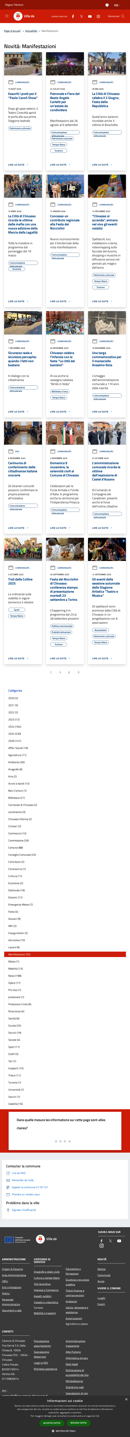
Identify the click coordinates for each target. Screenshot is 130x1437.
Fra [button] (116, 5)
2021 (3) (13, 705)
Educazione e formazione (73, 1271)
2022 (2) (13, 712)
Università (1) (16, 1090)
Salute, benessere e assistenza (77, 1309)
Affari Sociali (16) (18, 748)
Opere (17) (14, 983)
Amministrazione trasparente (75, 1343)
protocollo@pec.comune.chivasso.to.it (25, 1396)
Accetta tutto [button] (51, 1423)
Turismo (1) (14, 1082)
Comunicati (104, 1275)
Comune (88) (15, 848)
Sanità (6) (13, 1018)
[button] (64, 1431)
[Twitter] (80, 16)
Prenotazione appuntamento (42, 1343)
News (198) (14, 976)
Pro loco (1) (14, 990)
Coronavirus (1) (17, 869)
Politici (6, 1293)
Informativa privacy (77, 1358)
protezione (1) (16, 997)
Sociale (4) (14, 1040)
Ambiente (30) (16, 762)
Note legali (72, 1364)
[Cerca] (123, 16)
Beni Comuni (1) (17, 791)
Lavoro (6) (14, 947)
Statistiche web (75, 1387)
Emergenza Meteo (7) (20, 904)
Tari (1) (12, 1061)
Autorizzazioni (74, 1318)
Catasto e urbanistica (46, 1302)
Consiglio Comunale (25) (22, 855)
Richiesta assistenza (45, 1369)
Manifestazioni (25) (19, 954)
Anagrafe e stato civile (47, 1272)
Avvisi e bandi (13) (18, 783)
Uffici (5, 1281)
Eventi (101, 1304)
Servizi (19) (14, 1033)
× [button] (126, 1399)
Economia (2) (15, 883)
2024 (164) (14, 727)
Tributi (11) (14, 1075)
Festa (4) (13, 912)
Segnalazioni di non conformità (77, 1395)
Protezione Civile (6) (19, 1004)
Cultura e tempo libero (47, 1278)
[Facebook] (71, 16)
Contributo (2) (16, 862)
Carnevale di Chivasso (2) (22, 805)
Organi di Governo (12, 1269)
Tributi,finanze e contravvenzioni (75, 1293)
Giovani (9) (14, 919)
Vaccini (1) (14, 1097)
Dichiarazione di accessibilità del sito (77, 1372)
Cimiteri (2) (14, 826)
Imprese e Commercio (46, 1290)
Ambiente (71, 1301)
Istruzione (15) (16, 940)
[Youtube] (88, 16)
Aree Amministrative (14, 1275)
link (97, 1415)
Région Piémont (14, 5)
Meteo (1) (13, 961)
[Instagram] (97, 16)
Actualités (31, 31)
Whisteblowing (74, 1381)
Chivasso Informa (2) (20, 819)
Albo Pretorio (73, 1352)
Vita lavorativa (42, 1284)
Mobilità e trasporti (45, 1313)
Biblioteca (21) (16, 798)
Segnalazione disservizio (41, 1354)
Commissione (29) (18, 840)
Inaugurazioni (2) (18, 933)
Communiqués (22, 82)
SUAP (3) (13, 1054)
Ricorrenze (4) (16, 1011)
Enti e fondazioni (11, 1287)
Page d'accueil (12, 31)
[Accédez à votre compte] (107, 5)
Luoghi (101, 1298)
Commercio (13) (17, 833)
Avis (17, 451)
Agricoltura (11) (17, 755)
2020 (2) (13, 698)
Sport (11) (14, 1047)
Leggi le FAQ (41, 1363)
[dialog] (65, 1416)
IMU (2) (12, 926)
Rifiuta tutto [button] (79, 1422)
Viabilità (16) (15, 1104)
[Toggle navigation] (7, 16)
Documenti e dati (12, 1310)
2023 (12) (13, 719)
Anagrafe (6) (15, 769)
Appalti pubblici (42, 1296)
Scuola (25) (14, 1025)
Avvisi (101, 1281)
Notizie (102, 1269)
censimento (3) (16, 812)
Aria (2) (12, 776)
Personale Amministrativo (11, 1302)
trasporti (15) (15, 1068)
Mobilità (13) (15, 969)
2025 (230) (14, 734)
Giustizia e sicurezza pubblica (77, 1282)
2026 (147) (14, 741)
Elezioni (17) (15, 897)
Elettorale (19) (16, 890)
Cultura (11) (15, 876)
